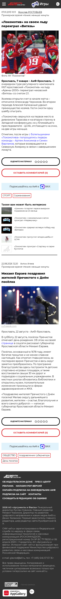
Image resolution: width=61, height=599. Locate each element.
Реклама (7, 486)
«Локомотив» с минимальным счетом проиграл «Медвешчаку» (31, 219)
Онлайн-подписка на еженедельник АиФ (29, 490)
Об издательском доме (17, 481)
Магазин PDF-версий (29, 486)
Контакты (34, 494)
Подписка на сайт (14, 494)
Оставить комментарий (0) (30, 173)
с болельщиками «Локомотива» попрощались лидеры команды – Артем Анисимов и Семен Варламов (25, 139)
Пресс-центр (43, 481)
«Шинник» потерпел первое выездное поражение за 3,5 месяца (31, 209)
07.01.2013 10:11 (8, 12)
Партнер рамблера (28, 585)
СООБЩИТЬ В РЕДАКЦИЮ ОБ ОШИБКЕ (24, 498)
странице (7, 343)
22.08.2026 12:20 (9, 263)
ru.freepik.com (9, 326)
